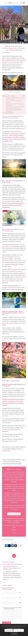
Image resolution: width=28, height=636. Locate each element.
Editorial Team (6, 52)
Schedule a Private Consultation (14, 514)
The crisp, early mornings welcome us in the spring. (14, 101)
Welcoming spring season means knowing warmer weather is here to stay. (15, 107)
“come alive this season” (14, 287)
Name (20, 592)
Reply (4, 582)
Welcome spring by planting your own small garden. (14, 110)
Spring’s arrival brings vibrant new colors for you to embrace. (15, 98)
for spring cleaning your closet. (13, 271)
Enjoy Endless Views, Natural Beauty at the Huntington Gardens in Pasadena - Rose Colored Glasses (12, 566)
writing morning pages (15, 260)
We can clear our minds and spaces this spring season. (14, 104)
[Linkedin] (12, 545)
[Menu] (24, 2)
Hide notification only (18, 630)
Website (20, 602)
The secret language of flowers (10, 429)
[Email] (15, 545)
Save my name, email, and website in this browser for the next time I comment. (13, 608)
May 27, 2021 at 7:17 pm (7, 569)
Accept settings (9, 630)
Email (20, 597)
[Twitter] (9, 545)
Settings (14, 633)
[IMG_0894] (14, 24)
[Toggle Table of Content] (22, 96)
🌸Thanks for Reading (8, 113)
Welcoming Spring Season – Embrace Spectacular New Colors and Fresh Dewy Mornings (14, 48)
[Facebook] (6, 545)
